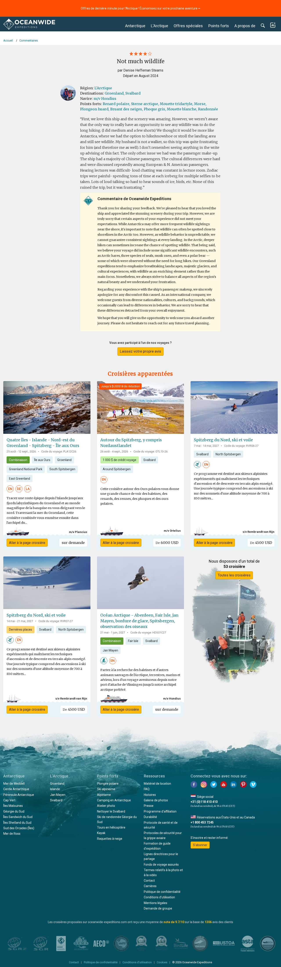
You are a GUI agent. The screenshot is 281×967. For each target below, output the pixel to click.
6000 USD (167, 542)
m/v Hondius (105, 98)
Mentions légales (155, 903)
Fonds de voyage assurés (161, 864)
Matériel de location (157, 783)
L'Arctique (159, 25)
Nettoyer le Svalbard (111, 811)
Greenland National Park (25, 469)
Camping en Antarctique (114, 800)
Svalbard (132, 93)
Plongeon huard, (94, 109)
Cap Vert (9, 800)
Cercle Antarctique (16, 789)
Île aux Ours (42, 460)
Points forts (218, 25)
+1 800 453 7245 (202, 822)
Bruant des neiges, (126, 109)
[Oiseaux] (103, 660)
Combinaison (18, 460)
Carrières (150, 886)
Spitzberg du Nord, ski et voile (223, 439)
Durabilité (150, 817)
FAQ (147, 789)
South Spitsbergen (62, 469)
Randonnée (208, 109)
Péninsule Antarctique (18, 795)
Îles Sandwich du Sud (17, 817)
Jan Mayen (110, 650)
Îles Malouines (13, 805)
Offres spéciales (188, 25)
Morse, (200, 104)
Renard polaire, (116, 104)
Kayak (101, 833)
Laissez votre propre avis (140, 351)
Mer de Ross (11, 833)
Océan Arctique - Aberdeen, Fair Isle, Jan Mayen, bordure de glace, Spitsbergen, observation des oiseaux (139, 621)
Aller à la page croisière (27, 543)
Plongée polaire (108, 783)
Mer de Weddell (14, 783)
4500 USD (261, 542)
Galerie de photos (156, 800)
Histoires (150, 795)
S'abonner (200, 845)
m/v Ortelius (172, 530)
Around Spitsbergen (117, 469)
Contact (149, 880)
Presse (148, 805)
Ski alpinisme (106, 789)
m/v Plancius (78, 532)
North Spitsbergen (228, 454)
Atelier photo (106, 805)
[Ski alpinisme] (197, 464)
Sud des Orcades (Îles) (18, 828)
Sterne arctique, (145, 104)
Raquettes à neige (109, 838)
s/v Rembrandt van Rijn (258, 531)
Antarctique (135, 25)
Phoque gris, (155, 109)
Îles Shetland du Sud (17, 822)
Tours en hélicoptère (111, 827)
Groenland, (114, 93)
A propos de (244, 25)
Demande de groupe (158, 908)
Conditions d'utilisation (159, 897)
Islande (55, 789)
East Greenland (19, 478)
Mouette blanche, (182, 109)
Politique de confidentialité (162, 891)
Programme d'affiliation (160, 811)
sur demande (73, 542)
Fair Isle (133, 641)
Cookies (162, 962)
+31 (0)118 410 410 (204, 802)
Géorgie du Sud (13, 811)
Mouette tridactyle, (176, 104)
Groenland (64, 460)
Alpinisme (104, 795)
